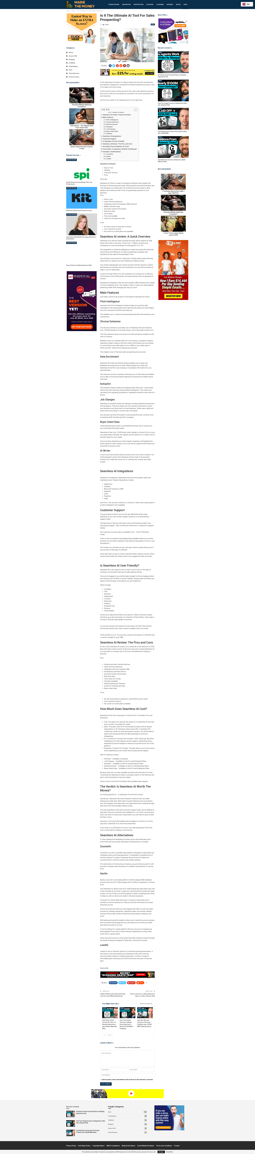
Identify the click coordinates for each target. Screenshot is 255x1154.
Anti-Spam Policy (84, 1146)
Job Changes (110, 129)
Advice (178, 4)
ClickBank (160, 4)
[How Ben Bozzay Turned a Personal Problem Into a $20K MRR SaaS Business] (145, 1012)
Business (170, 4)
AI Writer (109, 134)
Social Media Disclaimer (145, 1146)
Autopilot (109, 127)
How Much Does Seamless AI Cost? (116, 146)
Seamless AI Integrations (112, 136)
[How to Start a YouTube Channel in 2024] (81, 252)
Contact (177, 1146)
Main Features (108, 117)
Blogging (150, 4)
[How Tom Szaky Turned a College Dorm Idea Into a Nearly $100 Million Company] (127, 1012)
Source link (104, 968)
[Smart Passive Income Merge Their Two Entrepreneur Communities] (81, 169)
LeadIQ (108, 159)
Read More (169, 1152)
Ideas (185, 4)
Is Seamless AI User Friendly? (113, 141)
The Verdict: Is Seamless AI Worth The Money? (120, 149)
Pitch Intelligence (112, 120)
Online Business (74, 73)
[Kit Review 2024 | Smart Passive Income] (81, 198)
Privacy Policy (71, 1146)
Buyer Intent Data (112, 131)
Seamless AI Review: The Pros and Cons (117, 144)
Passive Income (113, 4)
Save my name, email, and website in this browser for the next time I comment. (127, 1079)
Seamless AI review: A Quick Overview (117, 115)
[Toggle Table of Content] (134, 109)
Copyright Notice (98, 1146)
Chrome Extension (112, 122)
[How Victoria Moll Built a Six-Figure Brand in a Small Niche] (81, 224)
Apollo (108, 156)
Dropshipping (139, 4)
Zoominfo (109, 154)
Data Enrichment (112, 124)
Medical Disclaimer (128, 1146)
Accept (161, 1152)
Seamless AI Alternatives (112, 152)
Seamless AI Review (118, 112)
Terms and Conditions (164, 1146)
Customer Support (109, 139)
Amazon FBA (126, 4)
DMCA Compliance (113, 1146)
